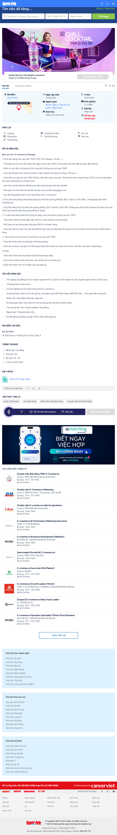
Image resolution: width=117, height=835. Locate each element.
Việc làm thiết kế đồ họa (17, 771)
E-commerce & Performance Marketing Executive (42, 520)
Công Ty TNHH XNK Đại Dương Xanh (32, 508)
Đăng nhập (110, 8)
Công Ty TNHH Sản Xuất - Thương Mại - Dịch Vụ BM (39, 492)
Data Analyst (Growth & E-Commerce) (36, 552)
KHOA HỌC (74, 802)
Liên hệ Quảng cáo (34, 831)
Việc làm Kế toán (13, 658)
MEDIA (4, 798)
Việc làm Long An (14, 717)
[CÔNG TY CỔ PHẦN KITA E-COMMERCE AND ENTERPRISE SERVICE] (9, 588)
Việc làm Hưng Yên (14, 728)
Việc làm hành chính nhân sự (19, 768)
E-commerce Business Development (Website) (40, 536)
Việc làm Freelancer (15, 757)
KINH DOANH (30, 798)
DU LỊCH (28, 810)
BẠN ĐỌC (96, 802)
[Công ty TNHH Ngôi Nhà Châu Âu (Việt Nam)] (9, 478)
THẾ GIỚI (5, 806)
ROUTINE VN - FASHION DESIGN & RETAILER (36, 539)
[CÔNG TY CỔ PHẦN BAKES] (9, 525)
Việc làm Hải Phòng (14, 724)
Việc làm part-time (14, 749)
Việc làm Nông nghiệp (16, 673)
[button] (107, 3)
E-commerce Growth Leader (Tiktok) (36, 583)
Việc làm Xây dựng (14, 662)
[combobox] (23, 16)
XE (26, 806)
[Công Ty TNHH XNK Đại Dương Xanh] (9, 510)
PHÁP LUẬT (6, 810)
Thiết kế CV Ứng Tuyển (19, 379)
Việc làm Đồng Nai (14, 713)
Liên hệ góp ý (66, 831)
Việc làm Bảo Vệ (13, 665)
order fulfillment (11, 401)
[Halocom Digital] (9, 572)
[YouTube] (114, 791)
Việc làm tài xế (12, 764)
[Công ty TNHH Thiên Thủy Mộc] (9, 557)
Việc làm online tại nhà (16, 746)
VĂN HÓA (51, 802)
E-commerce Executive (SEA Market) (35, 568)
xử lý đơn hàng (29, 401)
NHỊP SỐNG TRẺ (53, 798)
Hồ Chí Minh (12, 98)
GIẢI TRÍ (50, 806)
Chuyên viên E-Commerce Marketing (35, 489)
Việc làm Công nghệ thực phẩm (20, 684)
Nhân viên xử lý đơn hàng (52, 401)
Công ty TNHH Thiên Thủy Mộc (30, 555)
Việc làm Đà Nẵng (14, 720)
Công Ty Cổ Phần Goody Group (22, 78)
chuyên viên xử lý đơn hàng (79, 401)
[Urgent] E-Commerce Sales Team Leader (38, 599)
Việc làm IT (11, 760)
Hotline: (81, 831)
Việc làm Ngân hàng (15, 669)
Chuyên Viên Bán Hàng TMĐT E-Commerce (38, 473)
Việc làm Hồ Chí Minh (15, 702)
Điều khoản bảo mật (51, 831)
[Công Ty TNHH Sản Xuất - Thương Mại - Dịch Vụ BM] (9, 494)
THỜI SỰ (5, 802)
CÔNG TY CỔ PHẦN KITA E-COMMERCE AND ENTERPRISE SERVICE (46, 587)
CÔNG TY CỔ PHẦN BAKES (28, 524)
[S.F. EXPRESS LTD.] (9, 604)
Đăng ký (100, 8)
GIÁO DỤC (96, 798)
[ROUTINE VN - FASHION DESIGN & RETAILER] (9, 541)
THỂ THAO (74, 798)
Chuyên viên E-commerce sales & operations (39, 505)
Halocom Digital (24, 571)
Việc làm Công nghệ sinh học (19, 676)
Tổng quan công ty (23, 85)
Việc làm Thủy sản (14, 680)
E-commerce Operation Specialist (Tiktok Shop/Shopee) (46, 615)
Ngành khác (57, 108)
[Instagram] (107, 791)
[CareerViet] (103, 785)
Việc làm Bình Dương (15, 709)
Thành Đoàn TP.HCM (67, 828)
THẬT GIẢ (96, 806)
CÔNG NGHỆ (30, 802)
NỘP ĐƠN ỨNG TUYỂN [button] (92, 77)
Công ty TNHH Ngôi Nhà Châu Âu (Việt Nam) (36, 477)
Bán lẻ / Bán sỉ (52, 105)
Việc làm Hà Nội (13, 705)
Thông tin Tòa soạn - (50, 828)
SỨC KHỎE (74, 806)
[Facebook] (101, 791)
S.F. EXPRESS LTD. (25, 602)
